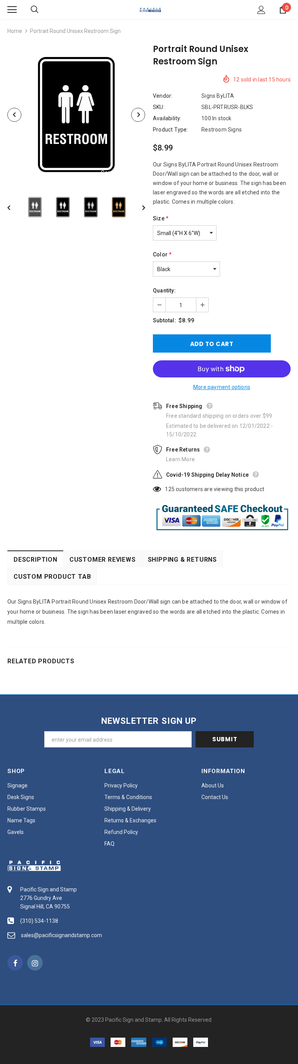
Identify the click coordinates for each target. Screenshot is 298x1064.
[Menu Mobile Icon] (12, 9)
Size (160, 218)
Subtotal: (164, 320)
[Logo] (150, 9)
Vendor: (162, 96)
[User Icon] (261, 10)
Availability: (167, 118)
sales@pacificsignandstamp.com (61, 935)
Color (162, 254)
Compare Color (120, 173)
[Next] (138, 115)
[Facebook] (15, 963)
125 (170, 489)
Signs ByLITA (217, 96)
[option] (76, 114)
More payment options (221, 387)
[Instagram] (35, 963)
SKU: (159, 107)
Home (14, 31)
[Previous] (14, 115)
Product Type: (170, 129)
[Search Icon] (42, 10)
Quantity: (164, 290)
